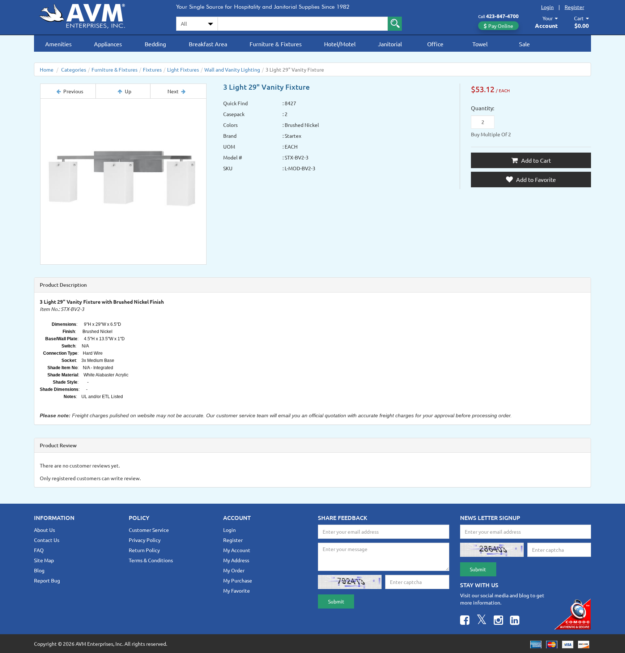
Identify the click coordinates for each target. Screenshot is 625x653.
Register (574, 7)
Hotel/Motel (340, 43)
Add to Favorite (535, 179)
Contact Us (46, 540)
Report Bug (47, 580)
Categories (73, 69)
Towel (480, 43)
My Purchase (237, 580)
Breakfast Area (208, 43)
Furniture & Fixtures (276, 43)
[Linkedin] (514, 621)
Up (128, 91)
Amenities (58, 43)
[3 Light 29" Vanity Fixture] (123, 181)
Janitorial (390, 43)
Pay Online (500, 25)
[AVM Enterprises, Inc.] (88, 15)
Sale (524, 43)
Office (435, 43)
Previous (73, 91)
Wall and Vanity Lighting (232, 69)
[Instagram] (498, 621)
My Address (236, 560)
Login (547, 7)
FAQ (39, 550)
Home (47, 69)
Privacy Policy (145, 540)
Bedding (155, 43)
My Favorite (236, 590)
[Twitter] (481, 621)
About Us (44, 529)
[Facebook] (464, 621)
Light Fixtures (183, 69)
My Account (236, 550)
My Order (234, 570)
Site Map (44, 560)
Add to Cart (535, 160)
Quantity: (482, 107)
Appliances (108, 43)
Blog (39, 570)
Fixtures (152, 69)
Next (173, 91)
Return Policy (144, 550)
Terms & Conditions (151, 560)
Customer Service (149, 529)
